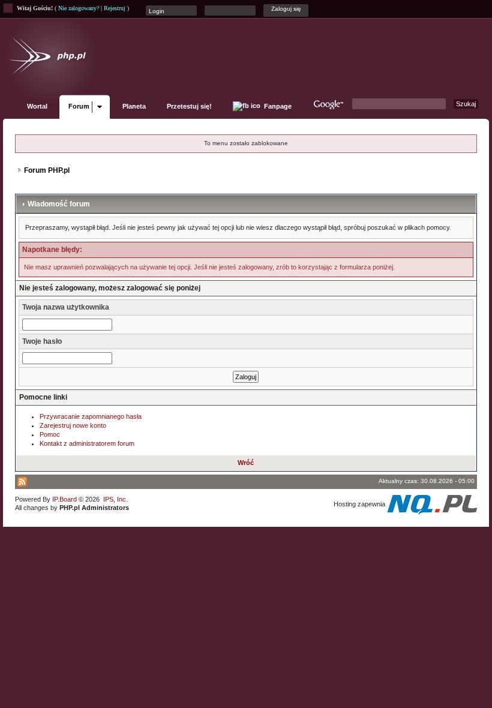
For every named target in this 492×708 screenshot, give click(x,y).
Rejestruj (114, 8)
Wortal (37, 106)
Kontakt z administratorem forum (87, 443)
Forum (78, 106)
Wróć (246, 462)
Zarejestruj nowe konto (73, 425)
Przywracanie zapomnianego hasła (91, 416)
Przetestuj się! (189, 106)
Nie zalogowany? (78, 8)
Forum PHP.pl (47, 170)
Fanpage (277, 106)
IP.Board (64, 499)
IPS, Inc (114, 499)
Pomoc (50, 434)
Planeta (134, 106)
